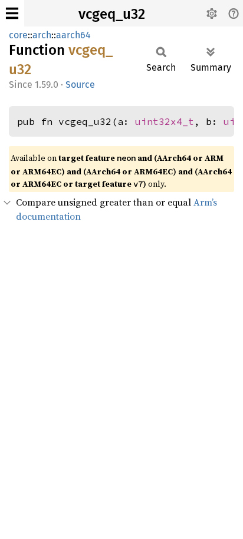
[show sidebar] (12, 13)
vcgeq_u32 (111, 14)
